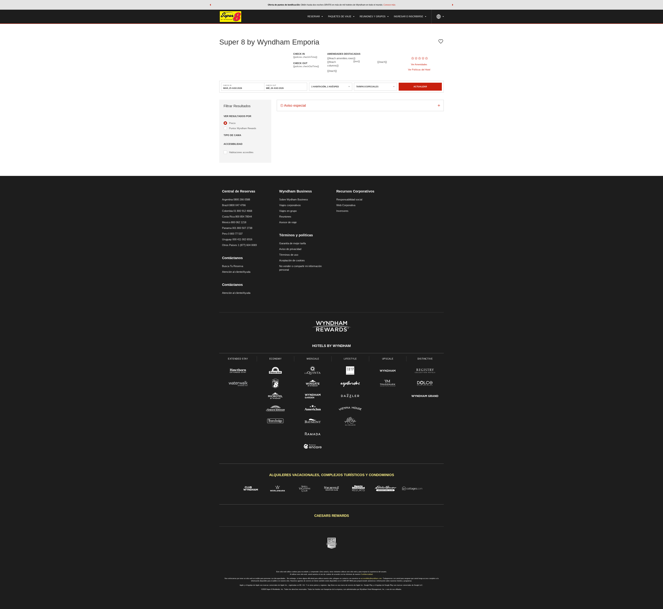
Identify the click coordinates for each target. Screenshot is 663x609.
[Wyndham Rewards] (331, 326)
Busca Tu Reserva (232, 266)
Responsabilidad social (349, 199)
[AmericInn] (312, 409)
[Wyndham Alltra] (350, 421)
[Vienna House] (350, 409)
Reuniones (285, 216)
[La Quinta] (312, 371)
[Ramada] (312, 434)
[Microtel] (275, 396)
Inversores (342, 210)
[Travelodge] (275, 421)
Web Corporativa (345, 205)
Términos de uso (288, 254)
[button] (210, 5)
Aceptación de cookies (292, 260)
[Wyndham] (387, 371)
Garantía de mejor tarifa (292, 243)
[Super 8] (275, 383)
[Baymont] (312, 421)
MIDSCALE (313, 358)
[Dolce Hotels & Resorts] (425, 383)
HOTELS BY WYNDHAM (331, 346)
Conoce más (389, 5)
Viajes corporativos (290, 205)
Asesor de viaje (288, 222)
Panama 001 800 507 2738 (237, 227)
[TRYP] (350, 371)
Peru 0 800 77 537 (232, 233)
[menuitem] (315, 16)
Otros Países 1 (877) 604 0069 (239, 245)
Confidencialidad (367, 574)
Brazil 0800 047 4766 (234, 205)
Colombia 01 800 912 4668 (237, 210)
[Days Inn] (275, 371)
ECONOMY (275, 358)
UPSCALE (387, 358)
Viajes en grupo (288, 210)
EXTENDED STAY (238, 358)
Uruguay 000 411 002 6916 (237, 239)
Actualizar (420, 86)
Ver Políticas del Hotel (419, 69)
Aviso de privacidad (290, 249)
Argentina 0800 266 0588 (236, 199)
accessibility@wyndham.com (371, 578)
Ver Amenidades (419, 64)
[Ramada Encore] (312, 446)
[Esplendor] (350, 383)
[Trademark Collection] (387, 383)
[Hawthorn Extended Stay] (238, 371)
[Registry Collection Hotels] (425, 371)
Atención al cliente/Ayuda (236, 271)
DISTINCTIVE (425, 358)
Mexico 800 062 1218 (234, 222)
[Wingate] (312, 383)
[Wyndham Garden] (312, 396)
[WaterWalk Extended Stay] (238, 383)
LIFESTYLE (350, 358)
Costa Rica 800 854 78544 (237, 216)
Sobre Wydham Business (293, 199)
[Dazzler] (350, 396)
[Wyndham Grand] (425, 396)
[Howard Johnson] (275, 409)
